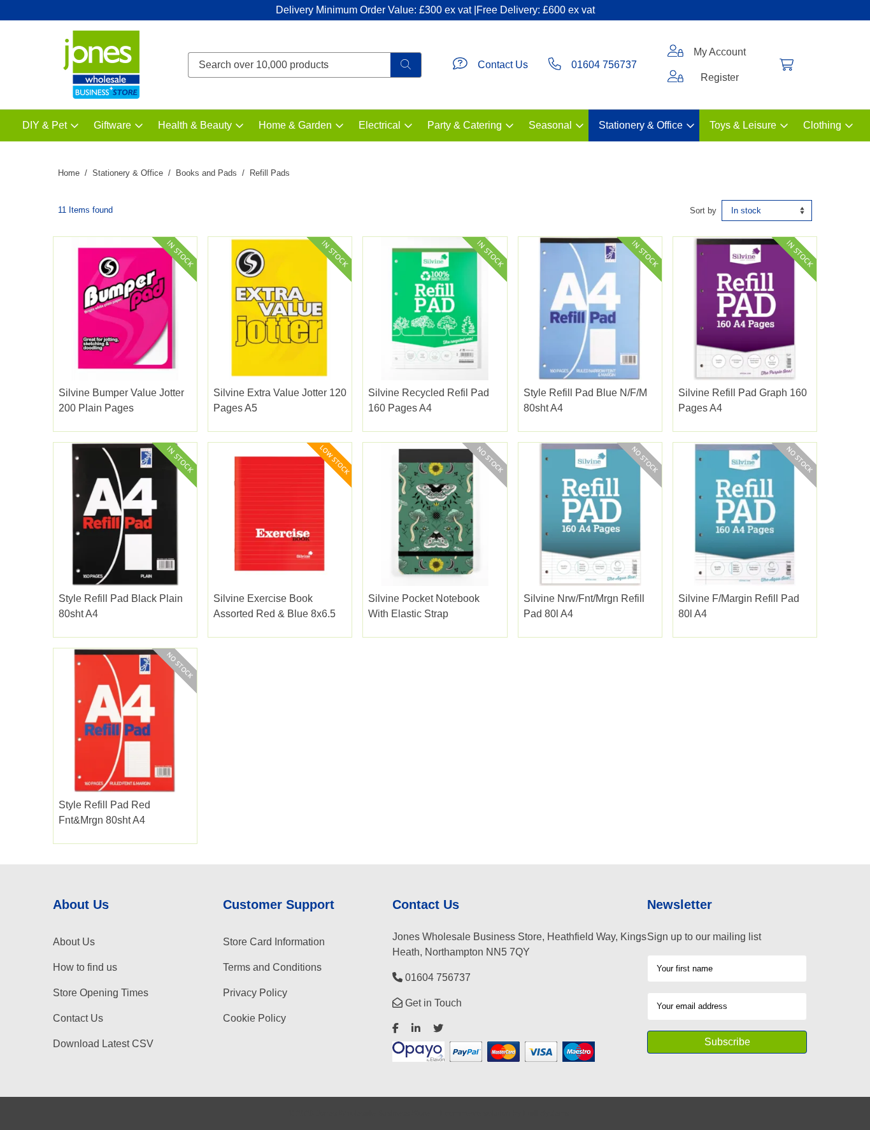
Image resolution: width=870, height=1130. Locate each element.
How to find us (85, 967)
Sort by (703, 210)
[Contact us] (460, 65)
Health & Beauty (195, 125)
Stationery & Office (641, 125)
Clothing (822, 125)
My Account (720, 51)
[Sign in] (675, 52)
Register (720, 77)
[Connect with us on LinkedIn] (415, 1028)
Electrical (380, 125)
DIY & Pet (44, 125)
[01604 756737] (554, 65)
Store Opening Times (100, 992)
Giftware (112, 125)
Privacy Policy (255, 992)
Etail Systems (546, 1113)
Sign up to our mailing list (704, 936)
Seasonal (550, 125)
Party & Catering (464, 125)
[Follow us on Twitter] (438, 1028)
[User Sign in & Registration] (675, 77)
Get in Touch (432, 1003)
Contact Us (503, 64)
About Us (74, 941)
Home (69, 173)
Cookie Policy (254, 1018)
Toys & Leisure (743, 125)
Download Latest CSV (103, 1043)
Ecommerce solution (475, 1113)
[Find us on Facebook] (395, 1028)
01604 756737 (604, 64)
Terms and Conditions (272, 967)
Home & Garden (295, 125)
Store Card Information (274, 941)
